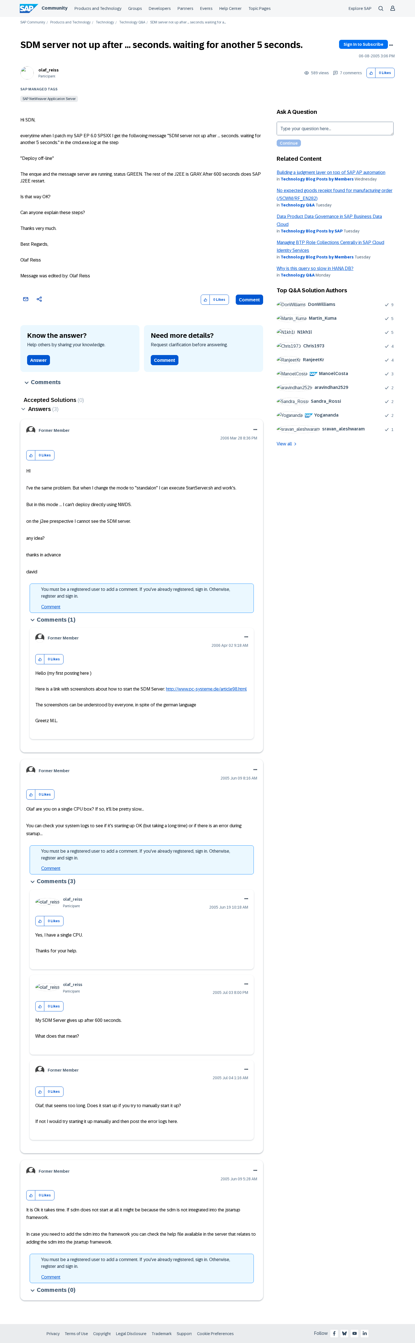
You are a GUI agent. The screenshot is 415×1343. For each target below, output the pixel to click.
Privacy (53, 1333)
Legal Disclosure (131, 1333)
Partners (185, 8)
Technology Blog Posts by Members (317, 179)
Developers (160, 8)
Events (206, 8)
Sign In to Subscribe (363, 44)
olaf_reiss (48, 70)
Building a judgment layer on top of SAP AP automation (331, 172)
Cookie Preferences (215, 1333)
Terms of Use (76, 1333)
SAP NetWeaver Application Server (49, 99)
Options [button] (391, 45)
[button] (371, 73)
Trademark (162, 1333)
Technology (105, 22)
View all (284, 443)
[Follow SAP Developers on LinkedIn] (364, 1333)
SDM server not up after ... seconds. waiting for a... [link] (188, 22)
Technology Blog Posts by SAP (312, 231)
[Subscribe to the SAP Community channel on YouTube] (354, 1333)
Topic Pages (259, 8)
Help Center (230, 8)
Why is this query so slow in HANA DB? (315, 268)
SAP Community (32, 22)
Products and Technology (98, 8)
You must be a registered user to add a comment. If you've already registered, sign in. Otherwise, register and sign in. (135, 592)
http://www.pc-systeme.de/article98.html (206, 689)
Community (54, 8)
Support (184, 1333)
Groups (135, 8)
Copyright (102, 1333)
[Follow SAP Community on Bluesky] (344, 1333)
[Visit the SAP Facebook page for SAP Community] (334, 1333)
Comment (249, 299)
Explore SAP (360, 8)
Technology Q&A (132, 22)
